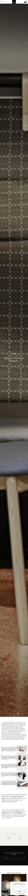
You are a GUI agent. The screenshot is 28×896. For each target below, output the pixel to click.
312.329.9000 (16, 811)
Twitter (19, 836)
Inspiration (14, 353)
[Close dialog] (26, 882)
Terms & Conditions (20, 893)
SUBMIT (18, 891)
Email (20, 838)
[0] (24, 1)
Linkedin (3, 798)
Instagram (19, 796)
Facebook (14, 796)
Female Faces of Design (7, 729)
